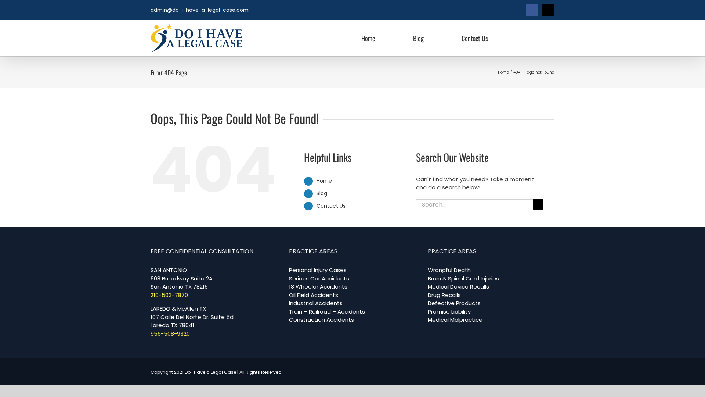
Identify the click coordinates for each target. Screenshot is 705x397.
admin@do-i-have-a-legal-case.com (200, 10)
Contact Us (331, 206)
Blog (322, 193)
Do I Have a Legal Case (210, 372)
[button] (528, 38)
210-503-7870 (169, 295)
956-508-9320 (170, 333)
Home (324, 181)
